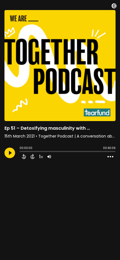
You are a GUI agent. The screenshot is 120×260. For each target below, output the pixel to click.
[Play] (9, 153)
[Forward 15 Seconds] (32, 156)
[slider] (21, 152)
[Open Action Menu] (110, 156)
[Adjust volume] (49, 156)
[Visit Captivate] (114, 6)
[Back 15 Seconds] (24, 156)
